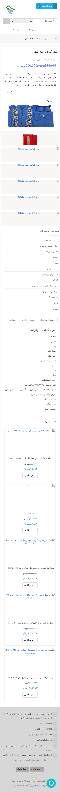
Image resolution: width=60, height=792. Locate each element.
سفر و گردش (52, 269)
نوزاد (56, 303)
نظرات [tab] (13, 320)
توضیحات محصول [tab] (47, 320)
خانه (55, 39)
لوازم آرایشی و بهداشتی (47, 291)
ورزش (55, 309)
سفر (56, 263)
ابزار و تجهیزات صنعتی (48, 246)
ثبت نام (16, 29)
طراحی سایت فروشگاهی (36, 785)
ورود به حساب (31, 29)
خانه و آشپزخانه (51, 252)
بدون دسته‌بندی (50, 59)
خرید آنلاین (29, 475)
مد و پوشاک (53, 297)
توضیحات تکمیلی (28, 320)
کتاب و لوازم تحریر (50, 274)
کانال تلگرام (22, 769)
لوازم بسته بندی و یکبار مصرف (45, 286)
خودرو (55, 257)
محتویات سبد (47, 6)
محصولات (46, 39)
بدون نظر (36, 59)
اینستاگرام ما (36, 769)
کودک (55, 280)
